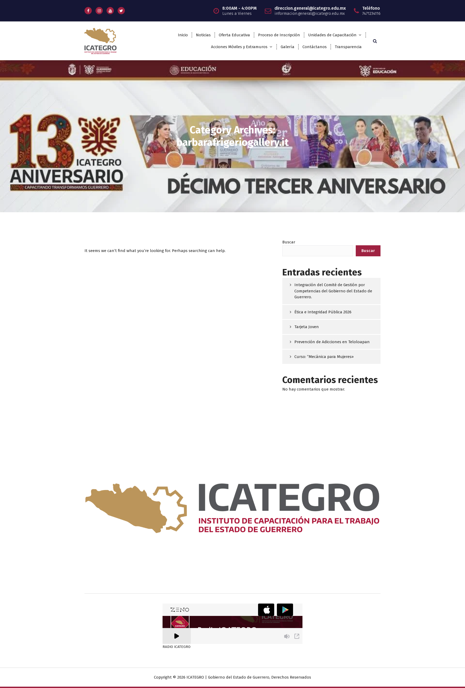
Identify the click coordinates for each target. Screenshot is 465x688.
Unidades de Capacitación (332, 35)
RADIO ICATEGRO (177, 647)
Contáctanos (314, 46)
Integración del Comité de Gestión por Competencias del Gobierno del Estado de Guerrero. (333, 290)
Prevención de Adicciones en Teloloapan (332, 341)
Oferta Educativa (234, 35)
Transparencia (348, 46)
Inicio (183, 35)
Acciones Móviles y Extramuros (239, 46)
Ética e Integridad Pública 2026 (322, 312)
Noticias (203, 35)
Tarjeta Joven (306, 326)
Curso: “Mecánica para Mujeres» (324, 356)
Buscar (288, 242)
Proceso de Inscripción (279, 35)
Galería (287, 46)
